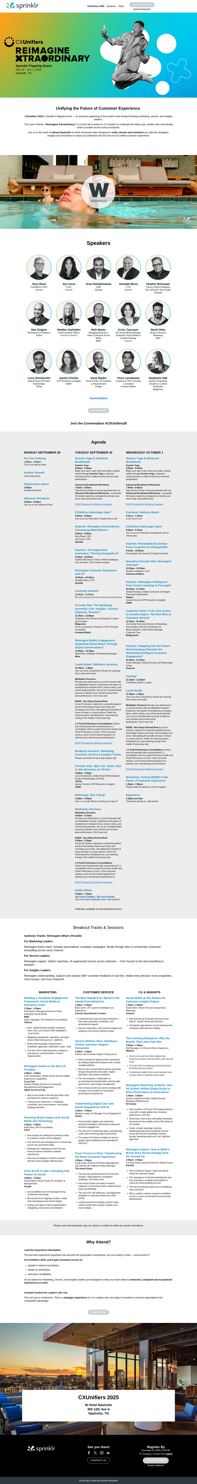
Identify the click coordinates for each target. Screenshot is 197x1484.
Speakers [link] (111, 6)
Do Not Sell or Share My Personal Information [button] (98, 1480)
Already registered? (156, 1465)
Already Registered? (142, 9)
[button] (168, 1454)
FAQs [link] (121, 6)
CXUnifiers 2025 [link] (95, 6)
